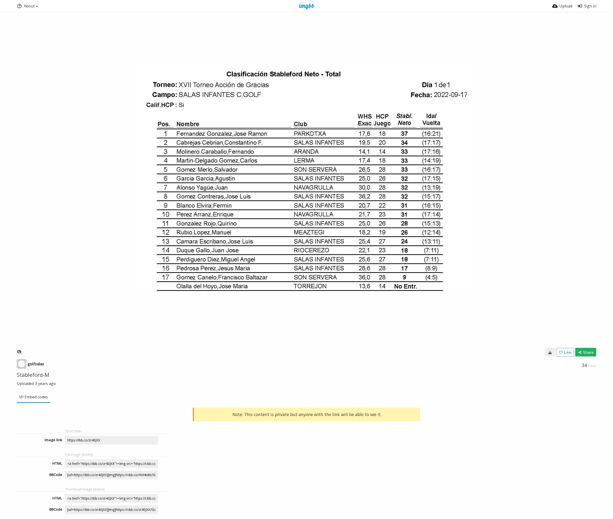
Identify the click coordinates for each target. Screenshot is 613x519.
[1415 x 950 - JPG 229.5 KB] (550, 352)
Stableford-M (33, 374)
